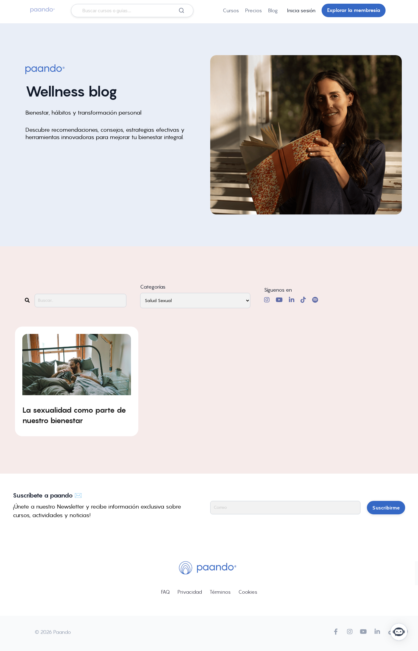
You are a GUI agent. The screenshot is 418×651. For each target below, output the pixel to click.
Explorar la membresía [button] (353, 10)
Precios (253, 10)
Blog (273, 10)
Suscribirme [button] (386, 508)
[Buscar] (181, 10)
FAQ (165, 592)
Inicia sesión (301, 10)
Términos (220, 592)
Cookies (247, 592)
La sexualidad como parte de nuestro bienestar (74, 415)
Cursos (231, 10)
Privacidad (189, 592)
